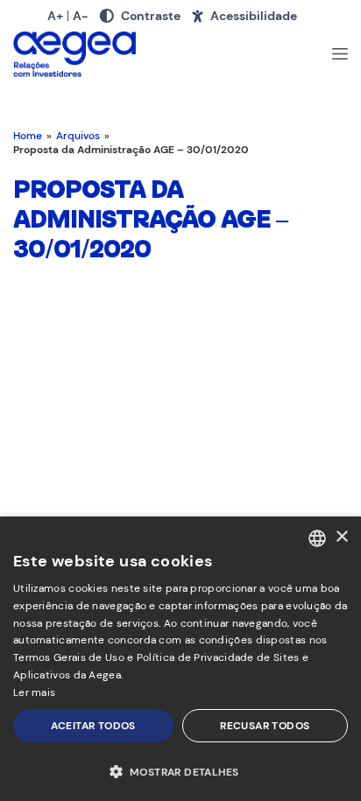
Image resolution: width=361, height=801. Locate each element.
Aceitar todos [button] (93, 726)
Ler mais (34, 692)
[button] (180, 771)
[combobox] (317, 538)
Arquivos (78, 136)
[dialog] (180, 658)
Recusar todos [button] (264, 726)
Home (27, 136)
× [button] (341, 537)
